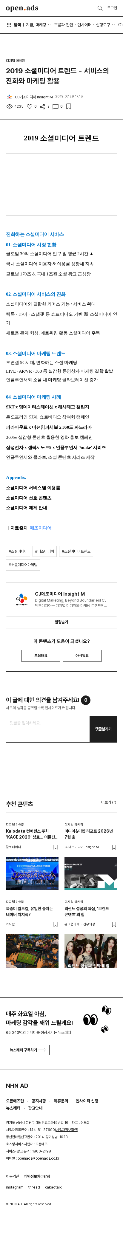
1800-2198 (41, 1151)
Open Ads (22, 8)
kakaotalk (53, 1187)
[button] (109, 802)
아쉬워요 (82, 655)
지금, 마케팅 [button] (36, 24)
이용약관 (12, 1176)
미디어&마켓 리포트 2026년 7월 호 (88, 834)
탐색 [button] (17, 24)
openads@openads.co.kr (38, 1158)
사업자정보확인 (66, 1130)
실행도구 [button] (103, 24)
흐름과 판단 (63, 24)
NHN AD (17, 1085)
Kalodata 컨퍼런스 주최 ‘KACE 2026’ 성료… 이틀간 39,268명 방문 (30, 834)
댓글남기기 (103, 729)
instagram (15, 1187)
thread (34, 1187)
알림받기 (61, 622)
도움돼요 (40, 655)
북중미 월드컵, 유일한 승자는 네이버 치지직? (29, 911)
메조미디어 (41, 528)
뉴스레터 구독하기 (23, 1050)
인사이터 (84, 24)
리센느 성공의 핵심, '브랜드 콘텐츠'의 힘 (86, 911)
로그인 (112, 8)
